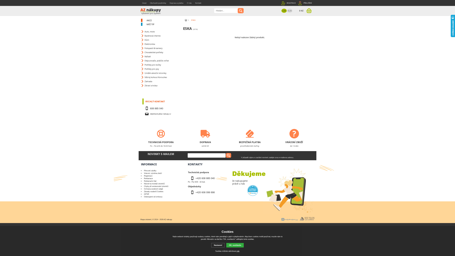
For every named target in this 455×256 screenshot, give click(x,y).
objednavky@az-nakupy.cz (160, 114)
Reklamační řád (150, 181)
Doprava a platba (176, 3)
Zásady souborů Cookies (153, 191)
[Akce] (161, 20)
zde (238, 251)
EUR (290, 10)
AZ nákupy (168, 219)
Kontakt (198, 3)
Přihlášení (307, 3)
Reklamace (148, 178)
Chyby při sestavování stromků (156, 186)
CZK (284, 10)
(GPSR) (195, 29)
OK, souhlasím (235, 245)
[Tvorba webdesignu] (307, 220)
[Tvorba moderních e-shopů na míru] (289, 220)
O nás (189, 3)
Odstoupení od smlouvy (153, 197)
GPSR (146, 194)
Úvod (144, 3)
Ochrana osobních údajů (153, 189)
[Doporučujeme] (161, 24)
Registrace (291, 3)
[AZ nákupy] (150, 11)
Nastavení (218, 245)
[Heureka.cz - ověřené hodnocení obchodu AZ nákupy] (252, 190)
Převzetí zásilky (150, 171)
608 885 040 (156, 108)
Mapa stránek (145, 219)
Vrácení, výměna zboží (153, 173)
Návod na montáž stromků (154, 184)
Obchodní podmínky (158, 3)
